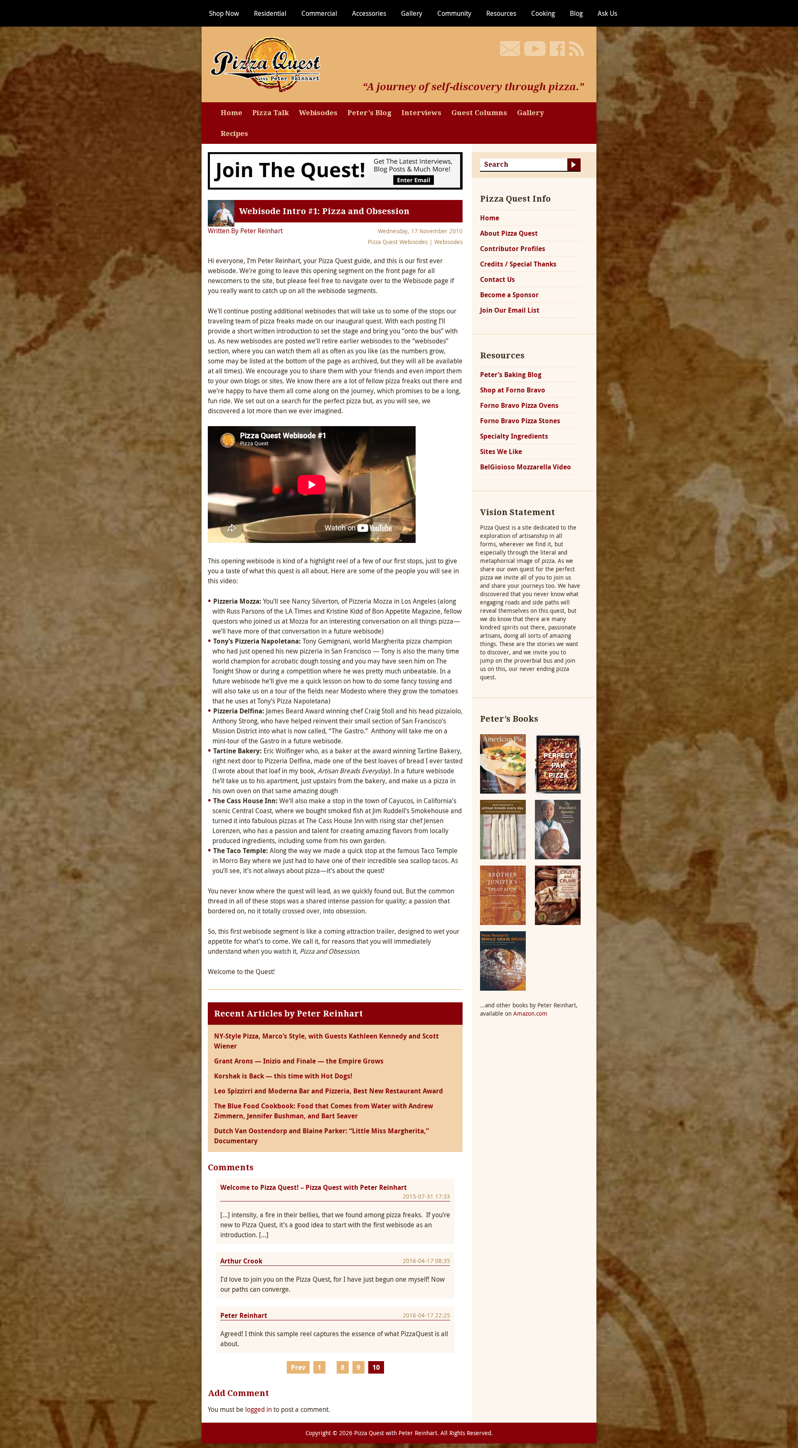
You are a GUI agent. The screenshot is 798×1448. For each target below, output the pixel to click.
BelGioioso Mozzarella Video (525, 466)
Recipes (234, 133)
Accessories (369, 13)
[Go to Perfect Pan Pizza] (558, 763)
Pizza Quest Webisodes (398, 242)
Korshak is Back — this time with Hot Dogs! (283, 1075)
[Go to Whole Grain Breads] (503, 960)
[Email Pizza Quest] (510, 48)
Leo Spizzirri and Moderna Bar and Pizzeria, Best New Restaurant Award (328, 1090)
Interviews (421, 113)
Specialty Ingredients (514, 436)
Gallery (411, 13)
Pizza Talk (270, 113)
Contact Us (497, 279)
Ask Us (607, 13)
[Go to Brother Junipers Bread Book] (503, 894)
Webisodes (318, 113)
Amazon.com (530, 1013)
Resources (501, 13)
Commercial (319, 13)
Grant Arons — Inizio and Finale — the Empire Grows (299, 1061)
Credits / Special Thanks (518, 264)
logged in (258, 1409)
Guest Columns (479, 113)
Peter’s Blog (369, 113)
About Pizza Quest (509, 233)
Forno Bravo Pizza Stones (520, 420)
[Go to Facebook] (557, 48)
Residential (270, 13)
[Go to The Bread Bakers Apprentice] (558, 829)
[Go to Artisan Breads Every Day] (503, 829)
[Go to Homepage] (268, 63)
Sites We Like (501, 451)
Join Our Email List (509, 310)
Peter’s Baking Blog (511, 374)
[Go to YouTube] (535, 48)
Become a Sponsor (509, 294)
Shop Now (224, 13)
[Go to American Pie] (503, 763)
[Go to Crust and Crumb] (558, 894)
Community (454, 13)
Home (231, 113)
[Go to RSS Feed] (576, 48)
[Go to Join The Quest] (335, 170)
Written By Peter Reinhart (245, 230)
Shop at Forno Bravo (512, 390)
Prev (298, 1367)
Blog (576, 13)
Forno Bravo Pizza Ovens (519, 405)
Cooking (543, 13)
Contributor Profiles (512, 248)
